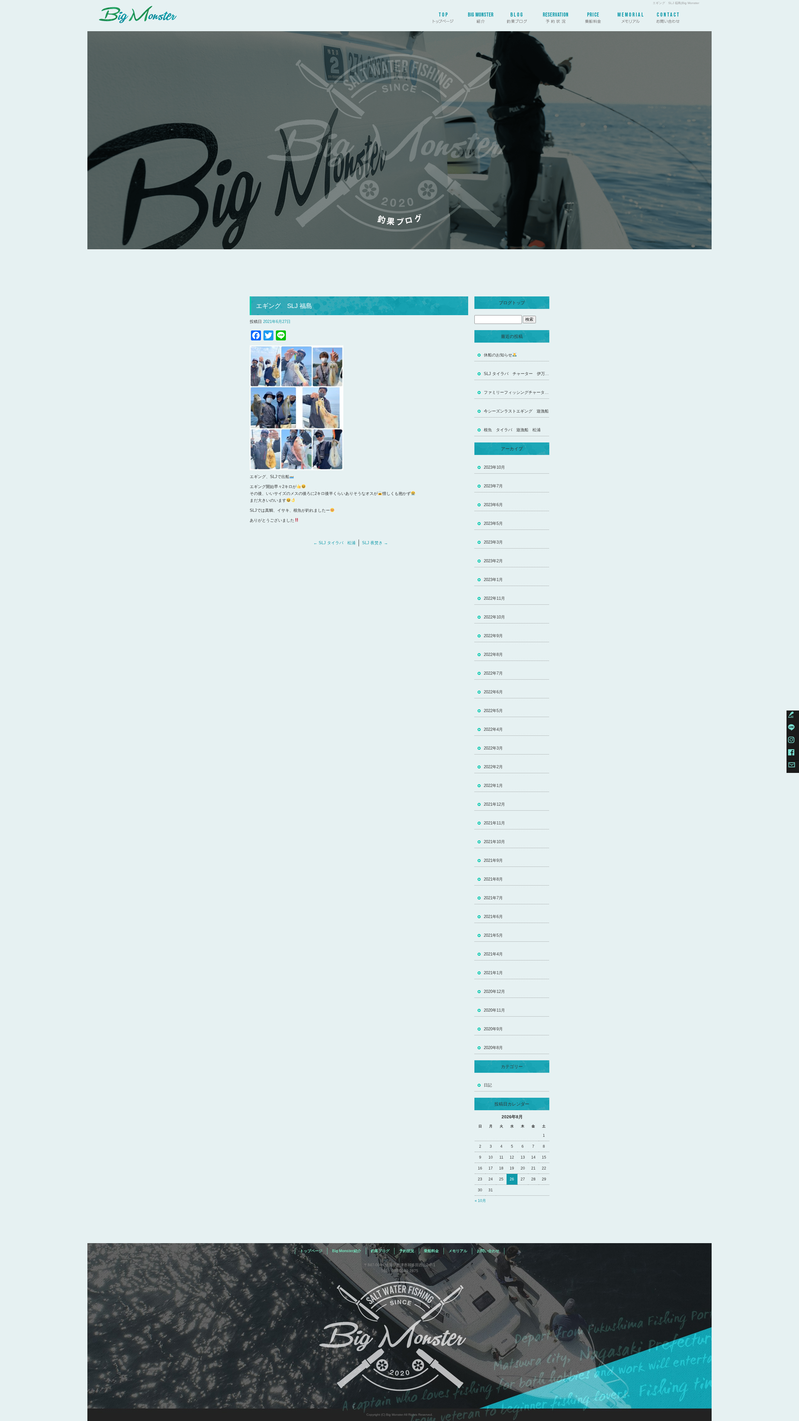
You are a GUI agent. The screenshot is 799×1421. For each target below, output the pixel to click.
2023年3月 (493, 542)
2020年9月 (493, 1029)
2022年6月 (493, 692)
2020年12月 (494, 991)
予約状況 (555, 15)
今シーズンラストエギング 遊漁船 (516, 411)
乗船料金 (593, 15)
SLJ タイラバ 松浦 (334, 542)
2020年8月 (493, 1047)
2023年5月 (493, 523)
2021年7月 (493, 898)
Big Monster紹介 (480, 15)
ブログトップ (512, 302)
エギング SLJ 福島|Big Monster (676, 3)
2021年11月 (494, 823)
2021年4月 (493, 954)
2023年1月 (493, 579)
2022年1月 (493, 785)
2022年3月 (493, 748)
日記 (488, 1085)
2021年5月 (493, 935)
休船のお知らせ (498, 355)
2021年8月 (493, 879)
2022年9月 (493, 635)
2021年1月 (493, 972)
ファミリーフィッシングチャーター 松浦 (516, 392)
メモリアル (630, 15)
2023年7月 (493, 486)
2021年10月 (494, 841)
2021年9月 (493, 860)
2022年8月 (493, 654)
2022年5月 (493, 710)
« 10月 (480, 1201)
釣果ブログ (518, 15)
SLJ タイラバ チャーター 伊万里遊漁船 (516, 373)
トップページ (443, 15)
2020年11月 (494, 1010)
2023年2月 (493, 561)
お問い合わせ (668, 15)
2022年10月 (494, 617)
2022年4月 (493, 729)
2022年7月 (493, 673)
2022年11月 (494, 598)
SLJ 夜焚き (375, 542)
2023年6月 (493, 504)
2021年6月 (493, 916)
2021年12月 (494, 804)
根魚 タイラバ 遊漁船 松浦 (512, 429)
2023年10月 (494, 467)
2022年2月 (493, 766)
